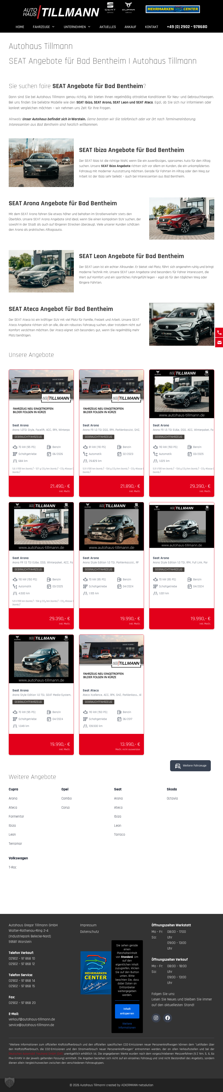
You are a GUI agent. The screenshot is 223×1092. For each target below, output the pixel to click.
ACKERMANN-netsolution (137, 1085)
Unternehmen (75, 27)
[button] (9, 1082)
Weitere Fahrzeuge (194, 766)
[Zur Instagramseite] (156, 1018)
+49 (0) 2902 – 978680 (187, 27)
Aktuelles (108, 27)
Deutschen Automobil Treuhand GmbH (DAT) (36, 1054)
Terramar (15, 843)
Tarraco (119, 834)
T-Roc (13, 867)
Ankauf (130, 27)
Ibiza (12, 825)
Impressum (88, 925)
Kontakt (151, 27)
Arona (13, 798)
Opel (64, 789)
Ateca (13, 807)
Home (20, 27)
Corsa (65, 807)
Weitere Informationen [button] (127, 1026)
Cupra (13, 789)
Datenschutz (89, 931)
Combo (66, 798)
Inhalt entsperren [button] (127, 1011)
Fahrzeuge (41, 27)
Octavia (172, 798)
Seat (118, 789)
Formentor (16, 816)
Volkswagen (18, 858)
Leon (12, 834)
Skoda (172, 789)
